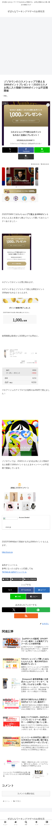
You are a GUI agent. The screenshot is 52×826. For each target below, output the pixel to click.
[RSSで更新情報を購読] (26, 615)
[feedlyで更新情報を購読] (38, 609)
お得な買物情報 (31, 579)
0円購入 (7, 579)
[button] (26, 156)
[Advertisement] (26, 45)
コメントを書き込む (26, 793)
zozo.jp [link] (7, 552)
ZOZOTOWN (18, 579)
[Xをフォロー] (14, 609)
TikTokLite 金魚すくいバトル (14, 572)
